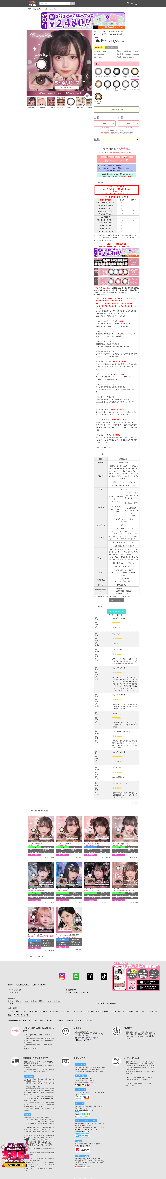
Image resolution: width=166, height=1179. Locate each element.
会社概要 (78, 1020)
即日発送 (101, 1003)
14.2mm (26, 1001)
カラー (98, 63)
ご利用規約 (49, 1020)
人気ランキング (13, 992)
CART (34, 985)
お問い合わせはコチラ (82, 1040)
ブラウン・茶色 (13, 1011)
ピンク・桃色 (89, 1011)
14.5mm (49, 1001)
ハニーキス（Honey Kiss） (49, 9)
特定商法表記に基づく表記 (17, 1020)
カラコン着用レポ (112, 1003)
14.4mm (41, 1001)
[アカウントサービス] (136, 3)
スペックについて (117, 600)
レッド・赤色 (53, 1011)
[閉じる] (27, 1139)
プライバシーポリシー (35, 1020)
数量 (97, 139)
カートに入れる (117, 159)
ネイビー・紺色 (128, 1011)
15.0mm (11, 1003)
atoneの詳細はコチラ (82, 1132)
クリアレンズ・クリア (21, 1015)
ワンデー (68, 992)
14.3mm (34, 1001)
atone (80, 1129)
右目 (121, 117)
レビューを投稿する (116, 611)
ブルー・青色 (140, 1011)
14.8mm (57, 1001)
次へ (134, 803)
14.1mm (18, 1001)
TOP (29, 9)
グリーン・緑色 (115, 1011)
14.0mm (11, 1001)
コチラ (110, 240)
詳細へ (133, 170)
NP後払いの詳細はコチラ (83, 1110)
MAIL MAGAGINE (22, 985)
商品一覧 (36, 9)
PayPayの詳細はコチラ (82, 1146)
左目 (97, 117)
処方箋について (29, 1049)
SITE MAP (42, 985)
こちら (119, 191)
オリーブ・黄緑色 (102, 1011)
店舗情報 (70, 1020)
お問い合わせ (87, 1020)
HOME (10, 985)
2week (76, 992)
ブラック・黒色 (77, 1011)
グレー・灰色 (65, 1011)
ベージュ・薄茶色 (41, 1011)
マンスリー (84, 992)
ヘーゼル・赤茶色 (27, 1011)
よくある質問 (59, 1020)
